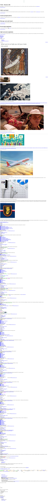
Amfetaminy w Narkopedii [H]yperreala (8, 400)
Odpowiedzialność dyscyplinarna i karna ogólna (6, 239)
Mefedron (2, 420)
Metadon (2, 356)
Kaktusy (2, 281)
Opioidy (1, 350)
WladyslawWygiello (6, 471)
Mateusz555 (27, 467)
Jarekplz (2, 286)
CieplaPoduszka (11, 471)
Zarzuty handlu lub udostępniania (4, 238)
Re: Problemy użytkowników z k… (4, 459)
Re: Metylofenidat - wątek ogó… (3, 436)
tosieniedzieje (5, 248)
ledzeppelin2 (3, 264)
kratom (21, 294)
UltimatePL (5, 448)
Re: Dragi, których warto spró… (3, 442)
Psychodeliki (1, 277)
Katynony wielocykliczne (3, 412)
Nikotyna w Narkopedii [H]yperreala (8, 318)
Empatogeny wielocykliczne (3, 408)
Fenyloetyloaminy (2, 390)
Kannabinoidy (1, 362)
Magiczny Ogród (2, 265)
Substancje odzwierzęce (3, 304)
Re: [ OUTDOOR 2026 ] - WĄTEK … (4, 275)
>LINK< (7, 288)
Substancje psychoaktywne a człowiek (4, 259)
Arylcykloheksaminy (3, 374)
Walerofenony (2, 422)
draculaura (3, 428)
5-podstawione (2, 385)
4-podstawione (2, 384)
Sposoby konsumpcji (3, 270)
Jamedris (31, 470)
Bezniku (5, 358)
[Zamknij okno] (0, 486)
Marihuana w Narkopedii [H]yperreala (8, 268)
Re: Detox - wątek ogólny (3, 250)
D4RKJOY (3, 398)
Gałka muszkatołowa (3, 280)
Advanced (4, 447)
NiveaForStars (3, 316)
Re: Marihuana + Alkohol (3, 315)
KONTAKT (6, 478)
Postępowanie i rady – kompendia (4, 226)
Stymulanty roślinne (2, 287)
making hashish (1, 82)
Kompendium (2, 272)
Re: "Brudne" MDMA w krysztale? (4, 415)
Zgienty (8, 470)
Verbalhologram (35, 470)
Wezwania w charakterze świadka (4, 240)
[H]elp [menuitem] (1, 37)
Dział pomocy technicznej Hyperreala (4, 453)
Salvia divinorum (3, 282)
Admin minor (4, 456)
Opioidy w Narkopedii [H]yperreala (8, 351)
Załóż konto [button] (1, 7)
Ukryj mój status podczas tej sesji (4, 491)
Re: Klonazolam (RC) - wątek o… (3, 348)
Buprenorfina (2, 355)
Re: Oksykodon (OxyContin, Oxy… (4, 360)
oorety (4, 290)
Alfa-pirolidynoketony (3, 421)
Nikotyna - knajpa (3, 323)
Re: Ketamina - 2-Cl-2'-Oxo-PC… (3, 379)
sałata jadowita (24, 294)
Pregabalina (2, 343)
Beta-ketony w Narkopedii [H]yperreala (8, 418)
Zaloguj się (2, 492)
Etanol (1, 342)
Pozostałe (1, 438)
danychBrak (46, 470)
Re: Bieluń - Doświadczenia (3, 307)
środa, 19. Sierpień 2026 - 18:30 (3, 179)
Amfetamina (2, 402)
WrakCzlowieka (12, 470)
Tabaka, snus (2, 321)
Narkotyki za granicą (3, 254)
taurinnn (15, 471)
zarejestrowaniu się (3, 22)
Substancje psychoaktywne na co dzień (4, 222)
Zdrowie (1, 224)
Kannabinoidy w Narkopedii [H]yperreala (8, 363)
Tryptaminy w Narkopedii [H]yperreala (8, 382)
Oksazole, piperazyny (3, 433)
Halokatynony (2, 424)
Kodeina (2, 353)
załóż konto (19, 17)
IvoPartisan (3, 300)
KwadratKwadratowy (6, 305)
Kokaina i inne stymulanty (3, 429)
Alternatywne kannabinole (3, 271)
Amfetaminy (1, 399)
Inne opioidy (2, 357)
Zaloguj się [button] (4, 7)
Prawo (1, 234)
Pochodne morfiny (3, 354)
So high (1, 76)
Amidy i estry (2, 366)
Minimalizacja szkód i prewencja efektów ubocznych (6, 227)
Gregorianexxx (3, 389)
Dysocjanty (1, 371)
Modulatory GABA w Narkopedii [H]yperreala (9, 340)
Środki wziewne (2, 376)
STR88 (39, 470)
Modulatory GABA (2, 339)
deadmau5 (16, 470)
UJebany (5, 470)
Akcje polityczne (3, 241)
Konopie (1, 267)
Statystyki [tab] (3, 462)
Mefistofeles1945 (19, 471)
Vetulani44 (28, 470)
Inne (0, 301)
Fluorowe (2, 365)
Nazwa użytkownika (6, 489)
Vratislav (42, 470)
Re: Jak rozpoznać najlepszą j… (3, 406)
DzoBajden (1, 470)
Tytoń (1, 320)
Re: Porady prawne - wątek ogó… (3, 244)
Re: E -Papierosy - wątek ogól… (3, 326)
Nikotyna (1, 317)
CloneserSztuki (5, 242)
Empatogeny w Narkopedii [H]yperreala (8, 409)
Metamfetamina (2, 403)
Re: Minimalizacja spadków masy (3, 232)
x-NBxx (2, 394)
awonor (5, 324)
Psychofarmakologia (3, 229)
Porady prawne (2, 236)
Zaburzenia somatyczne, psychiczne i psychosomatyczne (7, 228)
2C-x (1, 393)
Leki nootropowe (3, 333)
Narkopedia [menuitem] (2, 35)
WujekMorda (23, 470)
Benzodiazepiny (2, 344)
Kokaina (2, 432)
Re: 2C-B (1, 397)
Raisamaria (3, 258)
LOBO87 (20, 470)
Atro (2, 471)
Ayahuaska (2, 279)
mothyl (2, 349)
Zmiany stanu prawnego (3, 237)
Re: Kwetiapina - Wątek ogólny (3, 337)
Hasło (4, 490)
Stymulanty (4, 401)
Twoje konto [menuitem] (2, 496)
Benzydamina (2, 375)
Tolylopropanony (3, 423)
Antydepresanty (2, 332)
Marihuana (2, 269)
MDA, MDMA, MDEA (3, 411)
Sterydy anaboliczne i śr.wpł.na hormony (5, 334)
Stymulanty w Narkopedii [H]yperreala (8, 430)
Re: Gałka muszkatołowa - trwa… (3, 285)
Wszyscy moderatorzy (5, 247)
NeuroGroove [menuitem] (2, 36)
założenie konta (38, 6)
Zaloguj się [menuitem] (2, 497)
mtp (4, 335)
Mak (1, 296)
